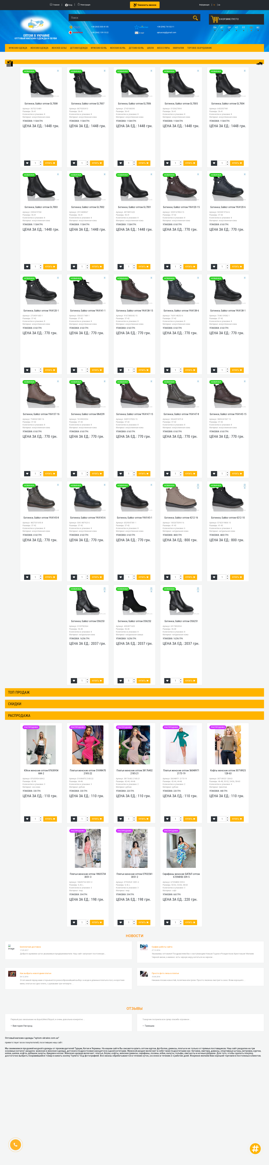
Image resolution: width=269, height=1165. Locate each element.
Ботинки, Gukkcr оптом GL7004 (227, 103)
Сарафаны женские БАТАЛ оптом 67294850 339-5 (181, 875)
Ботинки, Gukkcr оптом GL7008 (41, 103)
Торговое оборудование (199, 48)
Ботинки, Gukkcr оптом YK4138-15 (134, 310)
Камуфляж (178, 48)
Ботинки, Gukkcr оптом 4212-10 (228, 517)
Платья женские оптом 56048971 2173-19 (181, 772)
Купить (49, 163)
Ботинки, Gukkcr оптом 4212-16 (181, 517)
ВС (258, 27)
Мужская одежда (18, 48)
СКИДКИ (14, 704)
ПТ (243, 27)
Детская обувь (136, 48)
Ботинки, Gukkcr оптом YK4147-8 (181, 414)
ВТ (222, 27)
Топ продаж (19, 692)
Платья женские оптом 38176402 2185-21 (134, 772)
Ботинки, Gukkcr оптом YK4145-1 (134, 517)
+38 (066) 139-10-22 (100, 32)
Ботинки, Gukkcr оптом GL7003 (41, 207)
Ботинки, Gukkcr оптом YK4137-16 (41, 414)
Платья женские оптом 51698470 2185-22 (88, 772)
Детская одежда (79, 48)
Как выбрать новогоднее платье (35, 973)
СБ (251, 27)
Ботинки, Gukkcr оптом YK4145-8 (41, 517)
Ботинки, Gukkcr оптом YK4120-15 (181, 207)
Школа (150, 48)
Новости (134, 936)
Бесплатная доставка (30, 947)
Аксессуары (163, 48)
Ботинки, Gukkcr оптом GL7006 (134, 103)
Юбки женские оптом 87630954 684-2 (41, 772)
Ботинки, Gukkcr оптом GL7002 (87, 207)
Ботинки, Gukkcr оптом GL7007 (87, 103)
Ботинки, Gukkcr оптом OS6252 (134, 621)
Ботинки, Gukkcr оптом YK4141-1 (88, 310)
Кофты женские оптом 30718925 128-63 (228, 772)
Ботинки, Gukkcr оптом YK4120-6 (228, 207)
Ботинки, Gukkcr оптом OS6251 (181, 621)
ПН (214, 27)
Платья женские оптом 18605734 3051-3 (88, 875)
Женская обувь (117, 48)
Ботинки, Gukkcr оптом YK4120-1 (41, 310)
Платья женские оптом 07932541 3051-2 (134, 875)
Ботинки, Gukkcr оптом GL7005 (181, 103)
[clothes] (10, 64)
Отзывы (135, 1008)
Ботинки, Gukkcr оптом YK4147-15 (134, 414)
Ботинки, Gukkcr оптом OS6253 (87, 621)
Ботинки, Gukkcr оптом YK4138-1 (228, 310)
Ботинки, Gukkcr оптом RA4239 (87, 414)
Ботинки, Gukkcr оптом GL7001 (134, 207)
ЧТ (236, 27)
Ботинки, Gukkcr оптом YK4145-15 (228, 414)
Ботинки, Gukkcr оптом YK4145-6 (88, 517)
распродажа (19, 715)
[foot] (259, 63)
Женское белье (59, 48)
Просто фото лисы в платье (165, 973)
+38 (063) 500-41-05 (100, 27)
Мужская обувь (99, 48)
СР (229, 27)
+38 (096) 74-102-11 (166, 27)
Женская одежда (39, 48)
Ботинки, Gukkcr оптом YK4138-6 (181, 310)
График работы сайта (162, 947)
